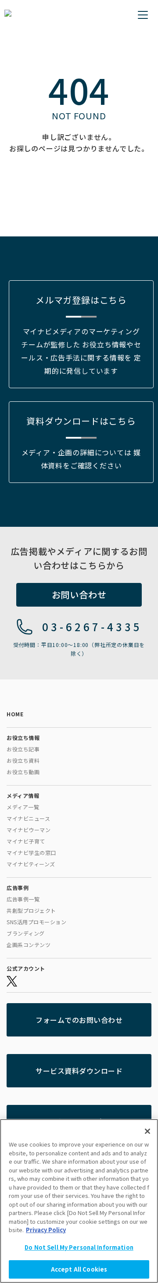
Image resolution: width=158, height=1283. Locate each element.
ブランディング (26, 933)
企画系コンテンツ (28, 944)
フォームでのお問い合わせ (79, 1020)
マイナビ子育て (26, 841)
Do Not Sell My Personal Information (79, 1247)
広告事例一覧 (23, 899)
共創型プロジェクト (31, 910)
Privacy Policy (46, 1230)
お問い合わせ (79, 594)
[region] (79, 1201)
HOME (15, 714)
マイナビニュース (28, 818)
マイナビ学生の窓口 (31, 852)
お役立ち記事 (23, 749)
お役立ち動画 (23, 772)
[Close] (147, 1131)
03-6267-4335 (92, 626)
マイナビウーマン (28, 829)
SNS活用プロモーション (36, 922)
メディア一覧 (23, 807)
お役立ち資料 (23, 760)
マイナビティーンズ (31, 864)
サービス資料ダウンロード (79, 1070)
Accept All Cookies (79, 1269)
